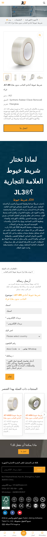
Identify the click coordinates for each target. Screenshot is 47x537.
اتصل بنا (23, 128)
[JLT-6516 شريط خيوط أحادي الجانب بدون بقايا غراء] (34, 403)
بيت (9, 20)
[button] (44, 414)
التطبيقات (18, 20)
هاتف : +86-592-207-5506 (12, 489)
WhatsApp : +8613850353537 (13, 492)
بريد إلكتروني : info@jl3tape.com (14, 485)
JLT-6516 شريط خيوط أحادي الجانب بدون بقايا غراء (34, 417)
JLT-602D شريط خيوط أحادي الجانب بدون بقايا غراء (13, 417)
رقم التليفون (10, 343)
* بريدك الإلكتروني (13, 318)
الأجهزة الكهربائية (31, 20)
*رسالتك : (9, 356)
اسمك (7, 305)
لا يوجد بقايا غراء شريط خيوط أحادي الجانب (18, 272)
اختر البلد (9, 331)
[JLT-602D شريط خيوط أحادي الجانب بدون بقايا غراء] (13, 403)
